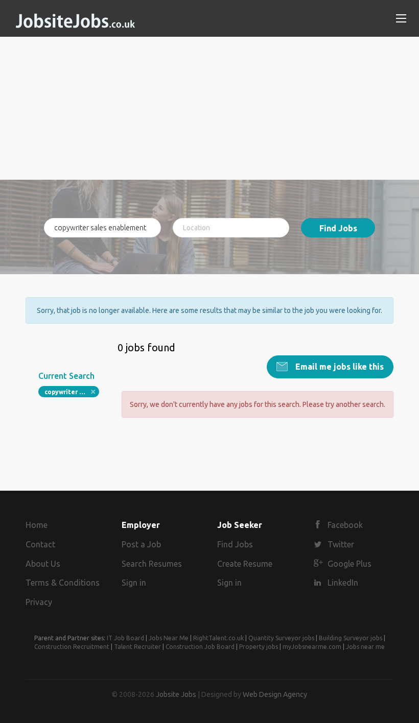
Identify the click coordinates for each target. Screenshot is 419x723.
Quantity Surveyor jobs (281, 638)
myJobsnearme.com (312, 646)
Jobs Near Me (169, 638)
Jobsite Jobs (176, 694)
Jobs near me (365, 646)
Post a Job (141, 544)
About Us (43, 563)
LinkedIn (343, 582)
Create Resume (244, 563)
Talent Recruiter (137, 646)
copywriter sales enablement (71, 392)
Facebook (345, 524)
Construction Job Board (200, 646)
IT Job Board (125, 638)
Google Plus (349, 563)
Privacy (39, 602)
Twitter (341, 544)
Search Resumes (152, 563)
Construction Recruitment (71, 646)
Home (37, 524)
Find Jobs (338, 228)
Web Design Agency (275, 694)
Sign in (134, 582)
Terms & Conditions (63, 582)
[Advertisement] (209, 108)
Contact (40, 544)
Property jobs (258, 646)
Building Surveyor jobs (350, 638)
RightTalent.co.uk (218, 638)
